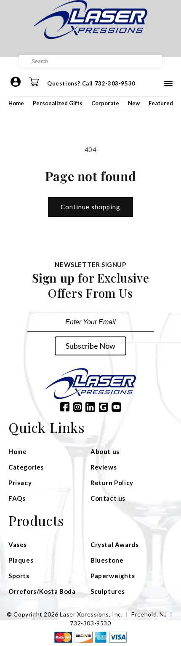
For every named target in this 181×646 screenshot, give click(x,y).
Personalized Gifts (58, 103)
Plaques (20, 560)
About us (105, 451)
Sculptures (107, 591)
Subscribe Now (90, 345)
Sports (18, 575)
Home (16, 103)
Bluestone (106, 560)
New (134, 103)
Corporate (105, 103)
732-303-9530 (90, 623)
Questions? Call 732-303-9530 (91, 83)
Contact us (107, 498)
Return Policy (111, 482)
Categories (26, 467)
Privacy (20, 482)
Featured (161, 103)
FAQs (16, 498)
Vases (17, 544)
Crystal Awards (114, 544)
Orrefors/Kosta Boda (41, 591)
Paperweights (112, 575)
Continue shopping (90, 207)
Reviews (103, 467)
